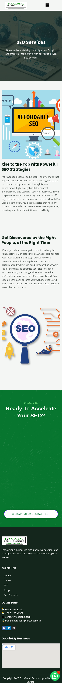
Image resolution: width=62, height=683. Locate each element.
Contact (8, 575)
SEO (6, 585)
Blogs (7, 590)
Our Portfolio (11, 595)
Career (7, 580)
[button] (47, 5)
